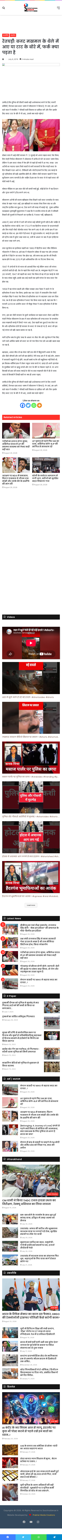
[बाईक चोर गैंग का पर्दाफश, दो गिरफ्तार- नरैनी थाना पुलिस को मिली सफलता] (52, 1054)
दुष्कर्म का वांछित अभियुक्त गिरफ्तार (18, 1016)
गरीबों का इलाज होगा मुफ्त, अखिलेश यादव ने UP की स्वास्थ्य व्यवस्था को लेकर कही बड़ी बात (16, 445)
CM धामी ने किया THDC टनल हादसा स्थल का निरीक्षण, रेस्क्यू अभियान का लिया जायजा (29, 1202)
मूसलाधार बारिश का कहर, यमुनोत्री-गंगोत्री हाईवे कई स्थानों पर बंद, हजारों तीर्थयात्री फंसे (37, 1245)
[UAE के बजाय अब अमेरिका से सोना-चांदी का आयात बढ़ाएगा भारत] (10, 1450)
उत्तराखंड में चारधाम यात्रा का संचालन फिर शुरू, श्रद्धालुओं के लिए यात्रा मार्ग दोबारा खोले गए (39, 1258)
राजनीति (5, 35)
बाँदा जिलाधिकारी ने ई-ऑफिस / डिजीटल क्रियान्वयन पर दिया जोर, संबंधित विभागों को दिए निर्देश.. (39, 1372)
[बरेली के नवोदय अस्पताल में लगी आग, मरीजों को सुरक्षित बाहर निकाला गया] (46, 465)
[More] (39, 405)
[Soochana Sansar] (31, 7)
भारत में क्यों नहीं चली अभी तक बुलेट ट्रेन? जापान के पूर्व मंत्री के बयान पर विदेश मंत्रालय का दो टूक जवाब (39, 1345)
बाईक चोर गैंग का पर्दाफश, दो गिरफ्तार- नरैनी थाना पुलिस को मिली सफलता (20, 1050)
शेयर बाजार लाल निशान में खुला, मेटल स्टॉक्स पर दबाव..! (38, 1460)
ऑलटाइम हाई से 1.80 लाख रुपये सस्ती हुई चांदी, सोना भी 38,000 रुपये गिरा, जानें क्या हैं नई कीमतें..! (39, 1474)
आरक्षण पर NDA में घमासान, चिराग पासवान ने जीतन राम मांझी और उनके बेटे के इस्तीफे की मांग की (15, 479)
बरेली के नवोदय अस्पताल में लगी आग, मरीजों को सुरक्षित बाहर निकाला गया (45, 478)
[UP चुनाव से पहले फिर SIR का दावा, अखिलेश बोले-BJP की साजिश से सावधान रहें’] (46, 430)
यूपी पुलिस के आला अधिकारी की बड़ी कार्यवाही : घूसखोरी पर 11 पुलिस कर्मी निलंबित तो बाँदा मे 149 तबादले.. (37, 1487)
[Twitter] (28, 405)
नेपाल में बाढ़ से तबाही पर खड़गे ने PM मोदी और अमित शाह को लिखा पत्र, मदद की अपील (40, 1145)
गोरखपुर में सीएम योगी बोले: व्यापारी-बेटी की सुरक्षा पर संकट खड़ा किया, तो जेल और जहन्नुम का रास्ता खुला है (39, 969)
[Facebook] (22, 405)
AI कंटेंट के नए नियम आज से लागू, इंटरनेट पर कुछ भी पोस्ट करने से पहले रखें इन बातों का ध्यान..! (29, 1431)
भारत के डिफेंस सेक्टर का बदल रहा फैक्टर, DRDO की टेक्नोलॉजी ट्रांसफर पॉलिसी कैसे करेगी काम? (31, 1315)
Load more (31, 905)
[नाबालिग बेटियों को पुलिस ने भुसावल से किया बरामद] (52, 1067)
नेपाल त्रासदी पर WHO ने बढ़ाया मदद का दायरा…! (38, 981)
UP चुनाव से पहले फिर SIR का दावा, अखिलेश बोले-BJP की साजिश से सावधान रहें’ (45, 444)
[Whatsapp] (33, 405)
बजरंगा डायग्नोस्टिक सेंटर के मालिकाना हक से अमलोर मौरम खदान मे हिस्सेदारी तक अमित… (39, 1358)
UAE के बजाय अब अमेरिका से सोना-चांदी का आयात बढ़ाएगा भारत (38, 1447)
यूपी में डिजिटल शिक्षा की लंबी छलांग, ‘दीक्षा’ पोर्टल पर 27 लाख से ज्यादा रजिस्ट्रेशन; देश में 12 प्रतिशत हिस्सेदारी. (37, 1331)
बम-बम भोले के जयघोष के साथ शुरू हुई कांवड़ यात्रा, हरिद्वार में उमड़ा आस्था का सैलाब (38, 1217)
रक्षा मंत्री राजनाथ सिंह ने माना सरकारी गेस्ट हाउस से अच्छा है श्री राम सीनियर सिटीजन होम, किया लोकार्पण (38, 941)
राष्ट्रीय (13, 35)
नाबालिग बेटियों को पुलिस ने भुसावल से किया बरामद (20, 1064)
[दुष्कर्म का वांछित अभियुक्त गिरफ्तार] (52, 1022)
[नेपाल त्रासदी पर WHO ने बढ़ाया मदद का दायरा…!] (10, 983)
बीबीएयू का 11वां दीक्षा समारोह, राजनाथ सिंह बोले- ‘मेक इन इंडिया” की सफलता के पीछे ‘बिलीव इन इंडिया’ (39, 928)
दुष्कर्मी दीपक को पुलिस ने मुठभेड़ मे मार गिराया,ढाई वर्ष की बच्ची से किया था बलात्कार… (20, 1005)
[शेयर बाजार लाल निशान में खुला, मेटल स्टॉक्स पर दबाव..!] (10, 1462)
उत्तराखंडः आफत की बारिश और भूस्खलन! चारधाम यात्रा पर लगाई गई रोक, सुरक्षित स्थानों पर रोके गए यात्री (39, 1231)
